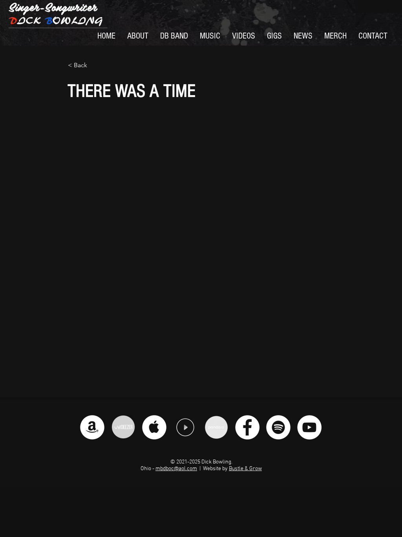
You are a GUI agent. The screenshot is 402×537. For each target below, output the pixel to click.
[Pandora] (216, 427)
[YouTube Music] (185, 427)
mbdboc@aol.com (176, 468)
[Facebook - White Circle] (247, 427)
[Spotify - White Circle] (278, 427)
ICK (56, 21)
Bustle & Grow (245, 468)
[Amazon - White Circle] (92, 427)
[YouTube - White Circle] (309, 427)
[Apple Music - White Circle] (154, 427)
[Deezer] (123, 427)
